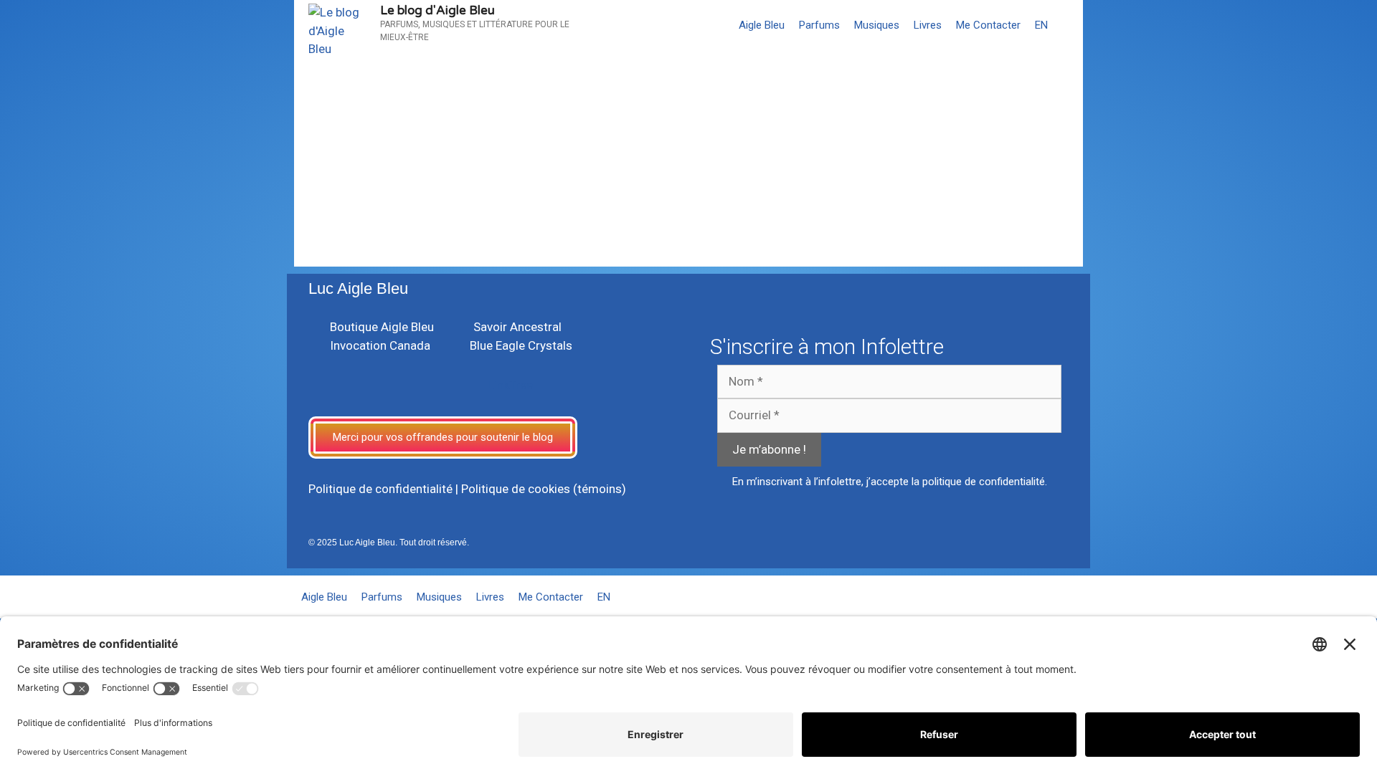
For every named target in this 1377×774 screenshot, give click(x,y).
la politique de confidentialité (978, 481)
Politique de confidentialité (380, 489)
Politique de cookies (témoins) (543, 489)
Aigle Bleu (762, 25)
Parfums (819, 25)
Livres (928, 25)
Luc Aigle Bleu (358, 288)
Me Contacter (988, 25)
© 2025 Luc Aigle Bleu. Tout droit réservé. (388, 543)
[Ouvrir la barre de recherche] (1069, 25)
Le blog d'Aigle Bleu (437, 10)
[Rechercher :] (391, 199)
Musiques (876, 25)
